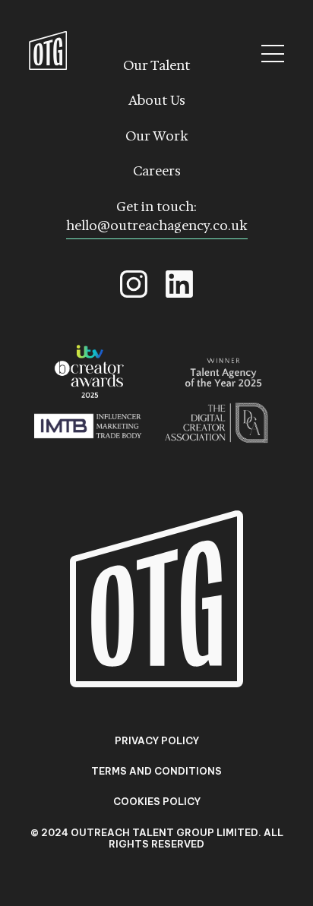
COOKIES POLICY (157, 802)
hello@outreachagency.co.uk (157, 225)
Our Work (156, 136)
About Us (156, 100)
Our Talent (156, 65)
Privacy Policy (157, 741)
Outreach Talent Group (48, 50)
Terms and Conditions (156, 771)
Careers (157, 171)
